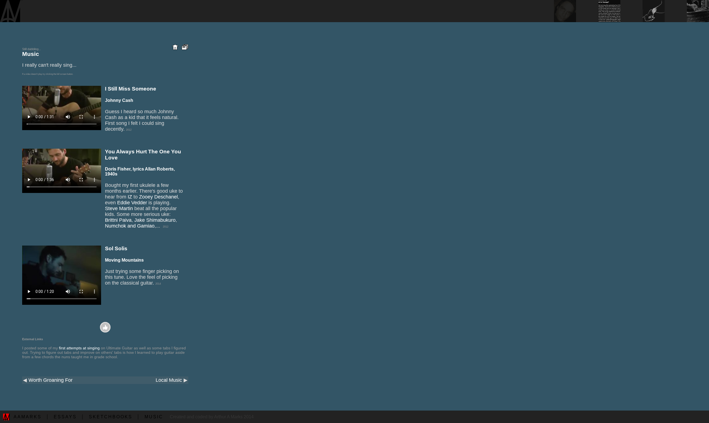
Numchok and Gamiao (130, 226)
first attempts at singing (79, 348)
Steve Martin (119, 208)
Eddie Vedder (132, 202)
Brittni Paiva (118, 220)
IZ (130, 197)
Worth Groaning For (51, 380)
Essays (65, 416)
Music (154, 416)
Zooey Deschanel (158, 197)
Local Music (169, 380)
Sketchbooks (110, 416)
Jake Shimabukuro (155, 220)
